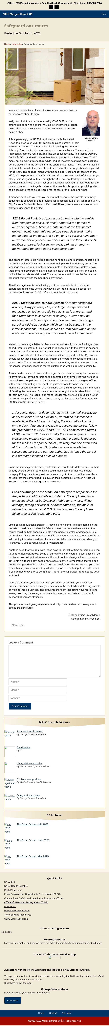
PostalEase (10, 906)
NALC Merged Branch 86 (17, 14)
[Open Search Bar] (92, 14)
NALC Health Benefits (16, 885)
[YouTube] (56, 7)
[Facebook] (51, 7)
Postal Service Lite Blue (17, 910)
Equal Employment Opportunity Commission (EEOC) (32, 894)
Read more (96, 943)
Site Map (66, 1013)
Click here (12, 1000)
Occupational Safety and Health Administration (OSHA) (34, 898)
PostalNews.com (13, 890)
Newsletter (17, 44)
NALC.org (9, 881)
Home (7, 44)
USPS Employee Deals (16, 918)
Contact (53, 1013)
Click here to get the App (18, 983)
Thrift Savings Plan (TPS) (17, 914)
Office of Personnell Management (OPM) (26, 902)
